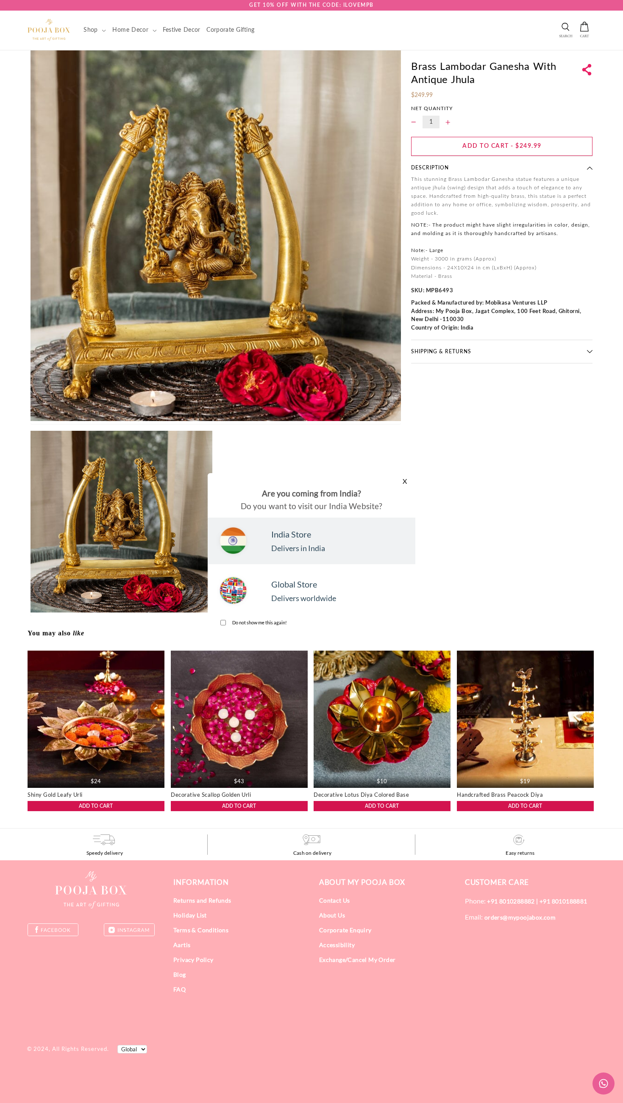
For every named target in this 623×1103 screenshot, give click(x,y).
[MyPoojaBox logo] (49, 29)
